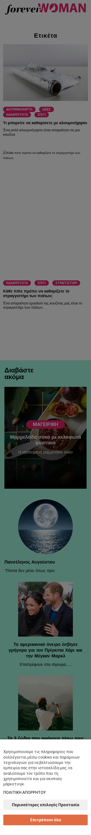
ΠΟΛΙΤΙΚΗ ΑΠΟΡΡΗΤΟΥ (24, 792)
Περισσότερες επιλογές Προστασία (45, 804)
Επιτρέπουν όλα (45, 820)
